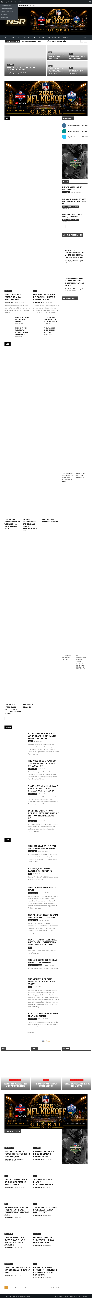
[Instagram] (77, 5)
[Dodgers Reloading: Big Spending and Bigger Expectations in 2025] (31, 433)
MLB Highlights (70, 298)
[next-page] (67, 226)
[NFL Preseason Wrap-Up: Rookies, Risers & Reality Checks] (57, 52)
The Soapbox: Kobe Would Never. (42, 888)
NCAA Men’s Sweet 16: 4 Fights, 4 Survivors (72, 216)
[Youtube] (85, 5)
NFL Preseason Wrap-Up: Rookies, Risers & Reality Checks (44, 297)
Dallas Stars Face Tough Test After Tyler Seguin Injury (45, 41)
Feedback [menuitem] (4, 17)
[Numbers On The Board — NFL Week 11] (82, 387)
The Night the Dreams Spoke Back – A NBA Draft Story (41, 981)
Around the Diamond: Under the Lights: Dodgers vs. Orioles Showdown (74, 253)
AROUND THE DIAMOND (72, 235)
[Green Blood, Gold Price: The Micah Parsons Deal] (25, 63)
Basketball (32, 768)
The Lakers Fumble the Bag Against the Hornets (42, 961)
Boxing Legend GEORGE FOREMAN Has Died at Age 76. (77, 1084)
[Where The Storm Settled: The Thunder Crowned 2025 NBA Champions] (46, 1258)
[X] (83, 5)
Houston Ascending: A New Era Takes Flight (43, 1014)
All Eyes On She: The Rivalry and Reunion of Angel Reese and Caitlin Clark (43, 788)
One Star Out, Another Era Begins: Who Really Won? (17, 1270)
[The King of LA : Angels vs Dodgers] (50, 433)
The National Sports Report (74, 261)
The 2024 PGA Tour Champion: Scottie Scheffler (46, 1084)
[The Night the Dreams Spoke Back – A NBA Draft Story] (77, 68)
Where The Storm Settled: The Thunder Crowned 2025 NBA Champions (45, 1271)
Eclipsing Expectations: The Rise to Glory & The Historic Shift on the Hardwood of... (43, 814)
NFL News (11, 64)
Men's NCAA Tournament (71, 206)
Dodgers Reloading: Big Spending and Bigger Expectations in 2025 (74, 281)
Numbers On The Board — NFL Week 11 (80, 476)
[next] (85, 41)
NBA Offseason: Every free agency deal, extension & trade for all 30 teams (42, 942)
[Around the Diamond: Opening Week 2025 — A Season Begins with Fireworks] (12, 433)
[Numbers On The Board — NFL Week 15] (68, 569)
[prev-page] (5, 718)
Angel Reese (33, 793)
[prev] (81, 41)
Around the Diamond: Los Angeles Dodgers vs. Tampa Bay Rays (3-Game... (12, 709)
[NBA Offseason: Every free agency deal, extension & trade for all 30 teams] (57, 68)
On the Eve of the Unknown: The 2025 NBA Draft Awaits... (43, 1240)
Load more (31, 1033)
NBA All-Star (33, 893)
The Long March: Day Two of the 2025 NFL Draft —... (51, 319)
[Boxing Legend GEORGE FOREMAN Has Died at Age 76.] (76, 1072)
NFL (50, 52)
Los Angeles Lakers (35, 965)
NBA (71, 54)
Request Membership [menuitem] (18, 2)
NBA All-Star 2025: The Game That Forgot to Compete (43, 916)
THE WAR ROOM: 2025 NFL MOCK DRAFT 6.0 (50, 330)
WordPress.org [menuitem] (6, 6)
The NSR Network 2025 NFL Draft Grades (22, 319)
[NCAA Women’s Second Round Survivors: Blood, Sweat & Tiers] (68, 387)
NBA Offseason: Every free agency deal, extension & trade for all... (16, 1211)
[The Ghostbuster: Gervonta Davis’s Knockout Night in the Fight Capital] (82, 569)
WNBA (8, 727)
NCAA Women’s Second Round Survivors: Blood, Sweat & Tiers (67, 478)
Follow (85, 125)
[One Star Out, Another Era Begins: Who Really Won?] (17, 1258)
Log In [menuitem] (7, 2)
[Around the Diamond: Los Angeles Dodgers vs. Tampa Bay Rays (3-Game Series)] (12, 618)
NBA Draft (8, 1233)
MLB (7, 344)
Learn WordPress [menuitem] (7, 11)
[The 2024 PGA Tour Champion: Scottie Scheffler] (46, 1072)
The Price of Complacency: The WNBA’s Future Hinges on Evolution (42, 763)
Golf (34, 1048)
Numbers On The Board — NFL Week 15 (66, 658)
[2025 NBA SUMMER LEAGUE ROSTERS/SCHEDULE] (77, 52)
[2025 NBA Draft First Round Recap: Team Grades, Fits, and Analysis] (17, 1228)
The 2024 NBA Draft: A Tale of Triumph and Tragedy (42, 847)
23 (25, 1287)
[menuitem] (2, 2)
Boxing (66, 1048)
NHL (3, 1048)
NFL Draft (66, 192)
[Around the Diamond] (31, 618)
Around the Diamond (28, 706)
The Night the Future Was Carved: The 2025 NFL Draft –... (21, 331)
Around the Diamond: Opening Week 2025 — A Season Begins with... (12, 524)
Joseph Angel (11, 73)
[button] (85, 37)
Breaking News (76, 1080)
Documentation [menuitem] (6, 9)
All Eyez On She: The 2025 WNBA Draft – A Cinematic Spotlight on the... (42, 736)
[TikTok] (80, 5)
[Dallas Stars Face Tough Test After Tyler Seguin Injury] (15, 1072)
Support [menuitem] (4, 14)
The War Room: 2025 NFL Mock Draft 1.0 (72, 188)
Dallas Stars (15, 1080)
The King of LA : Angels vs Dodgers (50, 520)
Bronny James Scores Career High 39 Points (40, 869)
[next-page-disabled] (9, 718)
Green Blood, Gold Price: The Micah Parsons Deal (14, 297)
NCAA (65, 181)
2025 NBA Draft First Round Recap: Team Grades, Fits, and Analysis (15, 1241)
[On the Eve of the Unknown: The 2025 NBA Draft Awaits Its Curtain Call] (46, 1228)
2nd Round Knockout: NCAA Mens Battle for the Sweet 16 (74, 201)
